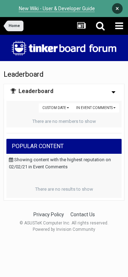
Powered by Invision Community (64, 229)
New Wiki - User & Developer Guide (57, 8)
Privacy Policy (48, 214)
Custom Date (54, 108)
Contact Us (82, 214)
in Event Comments (94, 108)
